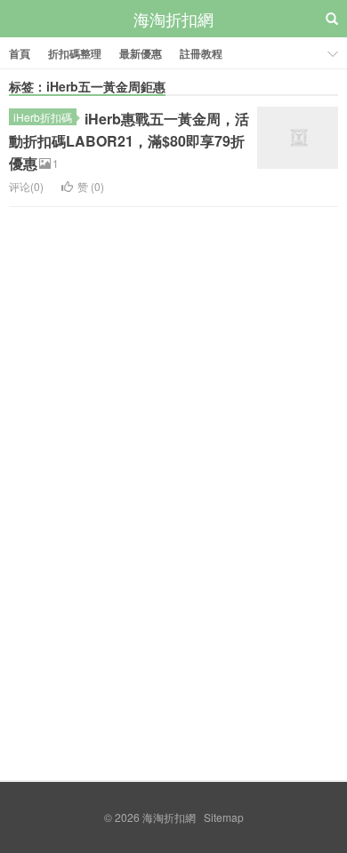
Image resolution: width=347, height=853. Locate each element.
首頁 (19, 53)
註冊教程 (201, 53)
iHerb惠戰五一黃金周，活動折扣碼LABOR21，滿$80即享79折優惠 (129, 140)
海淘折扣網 (173, 18)
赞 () (90, 186)
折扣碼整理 (74, 53)
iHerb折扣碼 (42, 116)
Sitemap (224, 817)
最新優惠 (140, 53)
